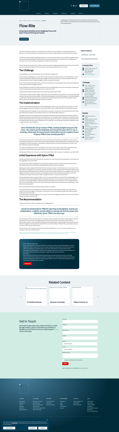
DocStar (62, 408)
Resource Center (27, 20)
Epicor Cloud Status (37, 409)
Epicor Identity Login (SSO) (39, 408)
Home (20, 20)
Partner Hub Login (50, 404)
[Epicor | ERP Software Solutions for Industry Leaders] (24, 5)
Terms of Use (90, 401)
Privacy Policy (90, 403)
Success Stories (36, 20)
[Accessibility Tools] (76, 5)
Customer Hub (95, 5)
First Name (64, 319)
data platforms (66, 245)
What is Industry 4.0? (78, 401)
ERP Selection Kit (77, 404)
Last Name (64, 324)
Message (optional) (66, 352)
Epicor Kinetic (92, 54)
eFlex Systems (63, 406)
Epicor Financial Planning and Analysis (90, 58)
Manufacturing (85, 54)
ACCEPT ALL (42, 428)
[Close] (47, 420)
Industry (64, 341)
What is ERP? (76, 403)
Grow (61, 403)
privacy (72, 368)
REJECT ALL (33, 428)
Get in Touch (24, 39)
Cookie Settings (91, 404)
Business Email (65, 330)
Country (64, 347)
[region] (25, 424)
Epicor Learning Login (38, 404)
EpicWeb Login (36, 406)
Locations (21, 406)
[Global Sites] (74, 5)
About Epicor (22, 401)
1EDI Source (62, 401)
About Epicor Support (38, 401)
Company (64, 335)
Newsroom (21, 408)
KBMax (61, 404)
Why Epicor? (22, 403)
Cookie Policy (14, 423)
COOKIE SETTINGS (9, 428)
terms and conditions (82, 368)
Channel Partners (50, 401)
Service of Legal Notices (92, 411)
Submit (65, 363)
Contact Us (84, 5)
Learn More (27, 263)
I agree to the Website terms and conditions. (74, 360)
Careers (21, 404)
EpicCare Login (36, 403)
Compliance (90, 406)
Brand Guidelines (23, 409)
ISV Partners (49, 403)
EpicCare (56, 329)
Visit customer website (90, 74)
